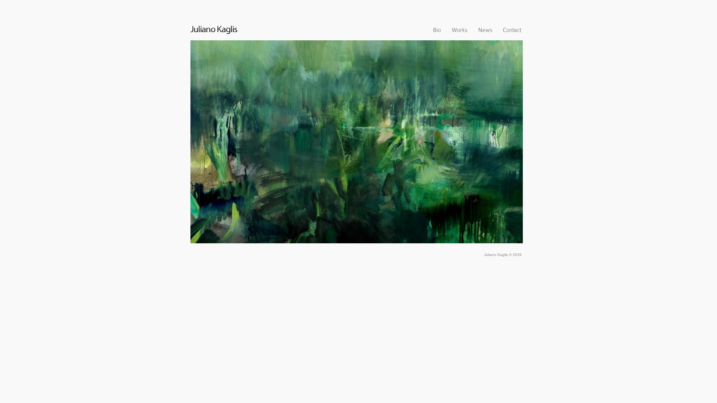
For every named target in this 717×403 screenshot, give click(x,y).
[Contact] (512, 29)
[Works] (459, 29)
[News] (485, 29)
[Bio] (437, 29)
